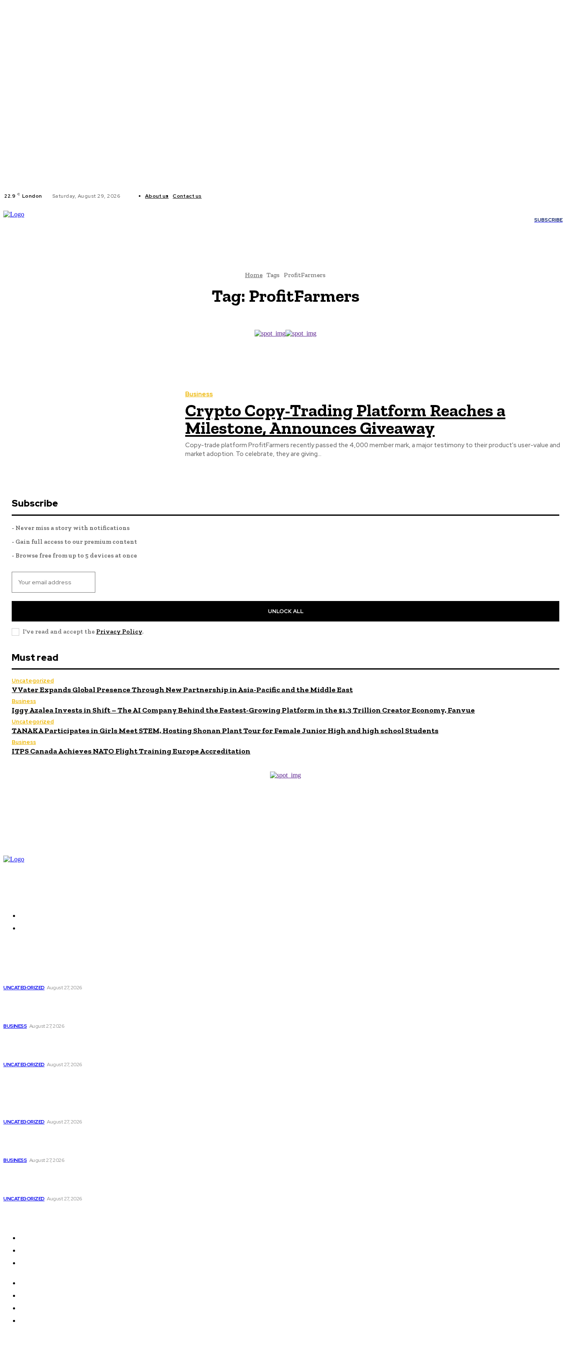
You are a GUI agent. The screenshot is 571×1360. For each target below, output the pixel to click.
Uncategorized (33, 680)
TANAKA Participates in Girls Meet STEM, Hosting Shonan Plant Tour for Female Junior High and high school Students (225, 730)
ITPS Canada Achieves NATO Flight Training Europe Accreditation (131, 751)
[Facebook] (215, 196)
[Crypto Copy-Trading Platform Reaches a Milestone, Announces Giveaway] (88, 425)
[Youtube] (245, 196)
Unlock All (285, 611)
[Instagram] (225, 196)
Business (199, 394)
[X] (235, 196)
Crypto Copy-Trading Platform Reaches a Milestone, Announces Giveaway (345, 419)
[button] (148, 232)
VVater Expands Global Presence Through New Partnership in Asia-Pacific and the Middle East (182, 689)
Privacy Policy (119, 631)
